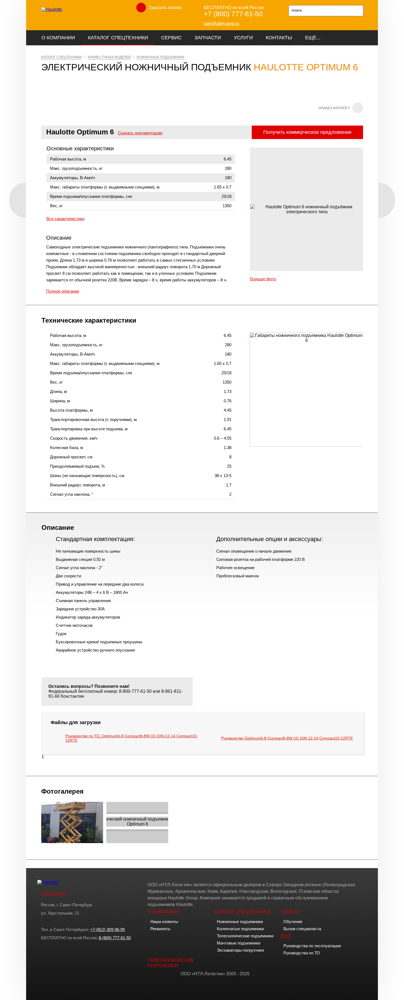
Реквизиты (160, 928)
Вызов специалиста (302, 928)
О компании (58, 37)
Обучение (292, 921)
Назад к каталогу (334, 108)
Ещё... (312, 37)
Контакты (279, 37)
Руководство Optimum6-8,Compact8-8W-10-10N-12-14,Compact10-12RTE (287, 738)
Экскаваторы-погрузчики (240, 950)
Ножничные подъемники (240, 921)
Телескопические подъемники (245, 935)
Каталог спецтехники (118, 37)
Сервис (171, 37)
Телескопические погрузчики (171, 963)
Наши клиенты (164, 921)
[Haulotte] (51, 9)
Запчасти (208, 37)
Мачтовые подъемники (238, 943)
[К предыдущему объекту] (17, 200)
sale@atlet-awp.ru (221, 23)
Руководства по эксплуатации (312, 945)
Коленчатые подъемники (240, 928)
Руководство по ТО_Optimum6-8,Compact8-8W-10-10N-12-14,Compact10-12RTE (131, 738)
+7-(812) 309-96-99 (107, 929)
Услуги (243, 37)
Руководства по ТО (301, 953)
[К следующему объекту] (386, 200)
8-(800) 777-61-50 (115, 937)
